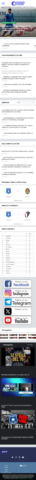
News (6, 471)
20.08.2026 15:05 (6, 33)
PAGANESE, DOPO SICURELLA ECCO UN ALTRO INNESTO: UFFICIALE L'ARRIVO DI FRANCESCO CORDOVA (16, 64)
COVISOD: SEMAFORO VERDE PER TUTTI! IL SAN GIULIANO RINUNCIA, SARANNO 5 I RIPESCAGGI (16, 166)
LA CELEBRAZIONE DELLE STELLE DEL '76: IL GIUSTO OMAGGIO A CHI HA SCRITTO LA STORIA (17, 126)
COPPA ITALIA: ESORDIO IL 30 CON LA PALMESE (17, 84)
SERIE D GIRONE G (8, 229)
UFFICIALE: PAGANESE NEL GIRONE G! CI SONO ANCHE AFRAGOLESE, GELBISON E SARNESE (16, 91)
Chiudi (30, 478)
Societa (6, 467)
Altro (2, 372)
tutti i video (30, 344)
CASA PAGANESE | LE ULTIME (8, 22)
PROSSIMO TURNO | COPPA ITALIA (14, 182)
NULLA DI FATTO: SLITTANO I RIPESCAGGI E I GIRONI (17, 151)
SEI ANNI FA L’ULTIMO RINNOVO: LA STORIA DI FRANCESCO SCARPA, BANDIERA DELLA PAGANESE (16, 28)
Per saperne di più (22, 478)
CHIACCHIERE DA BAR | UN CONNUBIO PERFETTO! (18, 133)
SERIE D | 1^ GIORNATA (10, 206)
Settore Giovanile (6, 473)
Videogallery (8, 345)
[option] (18, 46)
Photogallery (7, 330)
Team (6, 469)
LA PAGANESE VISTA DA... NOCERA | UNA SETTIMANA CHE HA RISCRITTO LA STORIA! (18, 111)
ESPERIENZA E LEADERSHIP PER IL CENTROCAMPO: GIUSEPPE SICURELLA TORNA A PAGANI (17, 78)
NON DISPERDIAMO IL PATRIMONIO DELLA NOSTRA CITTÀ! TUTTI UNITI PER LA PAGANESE (17, 119)
